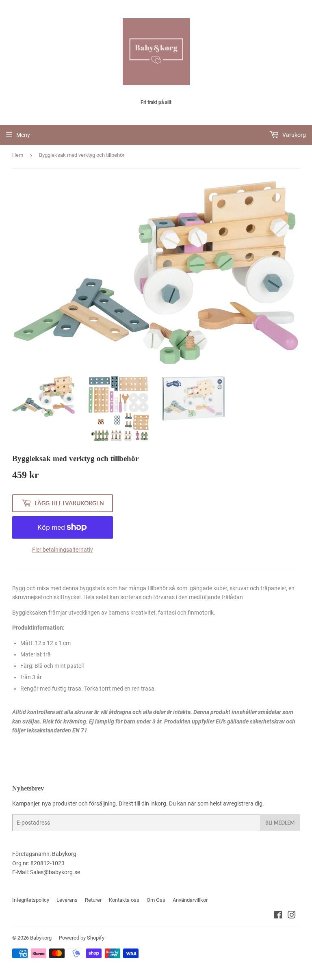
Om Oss (156, 900)
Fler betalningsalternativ (62, 549)
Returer (93, 900)
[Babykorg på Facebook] (278, 916)
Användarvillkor (190, 900)
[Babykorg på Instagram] (292, 916)
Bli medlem (280, 823)
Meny (23, 135)
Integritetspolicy (30, 900)
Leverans (67, 900)
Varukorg (293, 135)
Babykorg (41, 938)
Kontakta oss (124, 900)
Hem (17, 155)
